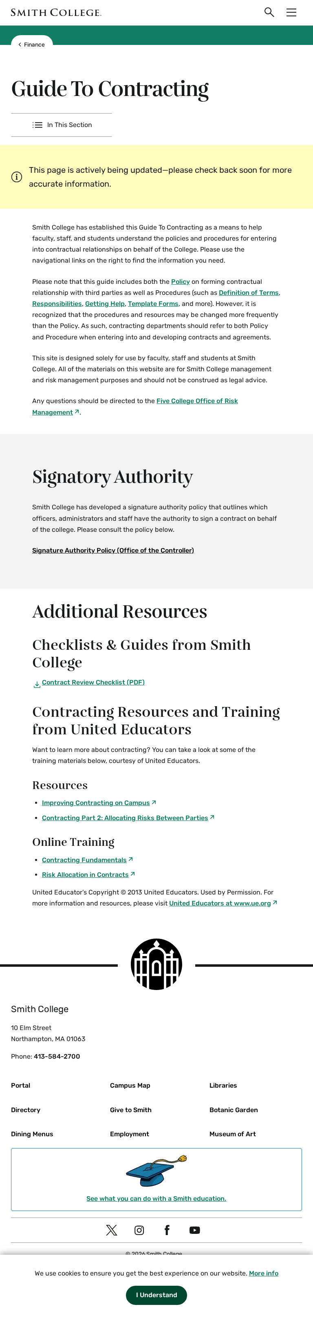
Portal (20, 1085)
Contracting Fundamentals (84, 860)
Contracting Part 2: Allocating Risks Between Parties (125, 818)
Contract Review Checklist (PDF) (93, 682)
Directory (25, 1110)
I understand (156, 1295)
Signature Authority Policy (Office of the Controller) (113, 550)
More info (263, 1273)
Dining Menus (32, 1134)
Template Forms (153, 304)
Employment (129, 1134)
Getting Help (105, 304)
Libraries (223, 1085)
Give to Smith (131, 1110)
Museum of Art (232, 1134)
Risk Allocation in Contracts (85, 875)
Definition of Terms (249, 293)
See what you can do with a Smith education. (156, 1198)
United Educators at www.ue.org (220, 903)
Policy (180, 281)
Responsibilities (57, 304)
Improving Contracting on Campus (96, 803)
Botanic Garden (233, 1110)
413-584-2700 (57, 1056)
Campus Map (130, 1085)
